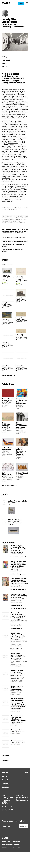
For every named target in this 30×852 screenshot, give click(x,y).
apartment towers (21, 189)
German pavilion (13, 143)
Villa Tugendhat (10, 99)
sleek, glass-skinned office (13, 188)
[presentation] (5, 13)
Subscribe (23, 826)
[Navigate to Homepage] (6, 3)
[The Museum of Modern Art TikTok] (3, 809)
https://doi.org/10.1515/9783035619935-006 (13, 222)
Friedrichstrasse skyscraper (10, 131)
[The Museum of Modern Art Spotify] (6, 809)
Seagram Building (16, 103)
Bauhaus (18, 231)
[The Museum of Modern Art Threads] (12, 806)
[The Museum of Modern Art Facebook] (6, 806)
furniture (4, 149)
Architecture (11, 231)
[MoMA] (5, 838)
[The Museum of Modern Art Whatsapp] (9, 809)
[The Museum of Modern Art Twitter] (9, 806)
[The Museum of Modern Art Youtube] (12, 809)
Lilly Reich (10, 154)
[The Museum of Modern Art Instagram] (3, 806)
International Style (18, 232)
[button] (27, 3)
